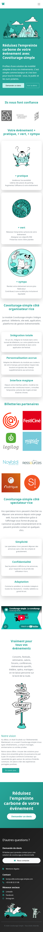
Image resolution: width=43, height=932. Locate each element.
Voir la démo (32, 85)
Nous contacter (23, 860)
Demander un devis (13, 85)
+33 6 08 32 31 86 (12, 882)
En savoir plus (10, 770)
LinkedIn (9, 892)
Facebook (9, 895)
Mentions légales (12, 869)
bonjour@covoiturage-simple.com (19, 879)
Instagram (9, 898)
